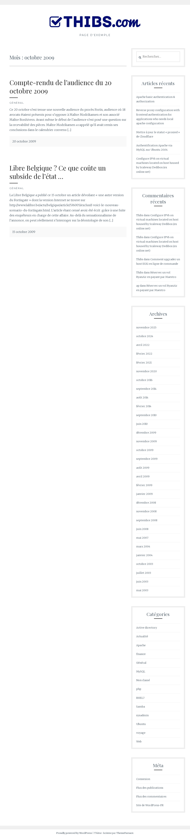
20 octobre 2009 (24, 141)
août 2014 (142, 397)
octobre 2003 (144, 564)
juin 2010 (142, 424)
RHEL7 (140, 698)
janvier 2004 (144, 555)
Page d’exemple (95, 35)
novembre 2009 (146, 441)
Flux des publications (149, 787)
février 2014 (143, 406)
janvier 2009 (144, 494)
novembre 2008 (146, 511)
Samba (140, 706)
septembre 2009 (147, 458)
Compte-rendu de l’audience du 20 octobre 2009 (60, 86)
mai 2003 (142, 590)
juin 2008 (142, 529)
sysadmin (142, 715)
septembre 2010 (146, 415)
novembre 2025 (146, 327)
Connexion (143, 779)
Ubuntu (141, 724)
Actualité (142, 636)
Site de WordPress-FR (149, 805)
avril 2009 (143, 476)
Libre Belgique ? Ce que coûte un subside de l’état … (57, 172)
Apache (141, 645)
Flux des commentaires (151, 796)
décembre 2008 (146, 502)
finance (141, 654)
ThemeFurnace (124, 833)
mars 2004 (143, 546)
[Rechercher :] (158, 56)
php (138, 689)
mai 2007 (142, 537)
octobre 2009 (144, 450)
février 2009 (144, 485)
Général (16, 102)
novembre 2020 (146, 371)
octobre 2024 (144, 336)
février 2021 (144, 362)
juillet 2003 (143, 573)
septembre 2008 (146, 520)
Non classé (143, 680)
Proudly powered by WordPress (74, 833)
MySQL (140, 671)
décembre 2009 (146, 432)
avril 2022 (143, 345)
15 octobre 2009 (23, 232)
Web (139, 741)
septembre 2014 (146, 388)
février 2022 (144, 353)
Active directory (146, 627)
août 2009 (142, 467)
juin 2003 (142, 581)
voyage (140, 732)
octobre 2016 (144, 380)
